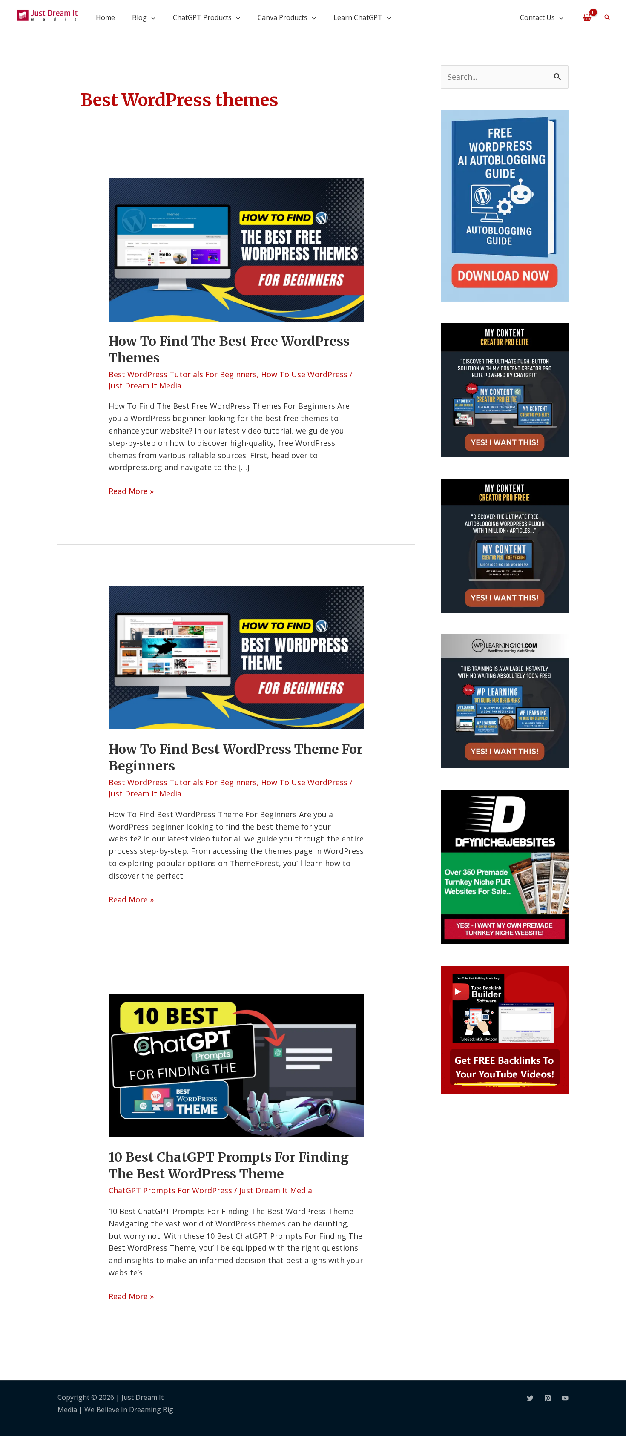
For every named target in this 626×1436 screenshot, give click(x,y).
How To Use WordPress (304, 374)
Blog (139, 17)
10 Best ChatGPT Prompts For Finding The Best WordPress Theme (229, 1165)
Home (105, 17)
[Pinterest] (547, 1398)
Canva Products (282, 17)
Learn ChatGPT (357, 17)
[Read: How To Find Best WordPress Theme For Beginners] (236, 657)
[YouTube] (565, 1398)
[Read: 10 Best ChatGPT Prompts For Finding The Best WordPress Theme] (236, 1065)
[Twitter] (530, 1398)
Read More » (131, 490)
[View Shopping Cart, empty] (587, 17)
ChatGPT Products (202, 17)
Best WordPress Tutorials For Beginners (183, 374)
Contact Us (537, 17)
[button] (607, 17)
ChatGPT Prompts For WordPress (170, 1190)
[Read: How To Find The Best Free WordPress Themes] (236, 249)
